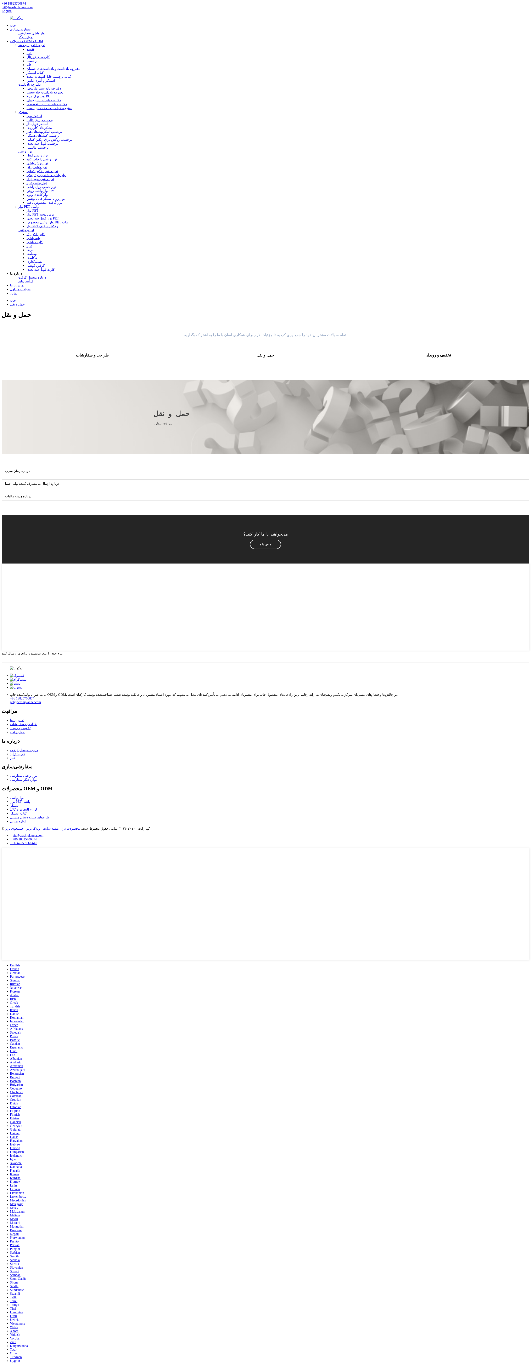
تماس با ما (17, 285)
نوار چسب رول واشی (41, 187)
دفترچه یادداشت (29, 84)
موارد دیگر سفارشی (24, 779)
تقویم (30, 49)
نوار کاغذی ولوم (37, 194)
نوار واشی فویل (37, 155)
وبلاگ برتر (33, 828)
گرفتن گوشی (36, 265)
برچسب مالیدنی (38, 147)
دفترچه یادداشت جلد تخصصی (47, 104)
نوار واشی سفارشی (31, 33)
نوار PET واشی (28, 206)
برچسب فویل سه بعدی (42, 143)
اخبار (13, 293)
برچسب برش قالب (40, 120)
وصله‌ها (32, 254)
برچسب (32, 61)
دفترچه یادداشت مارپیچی (44, 88)
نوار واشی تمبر (37, 183)
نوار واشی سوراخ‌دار (40, 179)
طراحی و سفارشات (23, 724)
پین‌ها (30, 250)
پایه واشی (33, 238)
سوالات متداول (20, 289)
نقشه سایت (51, 828)
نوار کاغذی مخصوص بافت (44, 202)
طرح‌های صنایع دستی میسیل (29, 817)
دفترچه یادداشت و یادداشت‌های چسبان (53, 68)
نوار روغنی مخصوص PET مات (47, 222)
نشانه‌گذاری (35, 261)
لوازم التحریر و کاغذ (31, 45)
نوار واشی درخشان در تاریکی (46, 175)
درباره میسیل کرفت (32, 277)
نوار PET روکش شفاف (42, 226)
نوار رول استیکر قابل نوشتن (46, 198)
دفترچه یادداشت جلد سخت (45, 92)
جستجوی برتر (14, 828)
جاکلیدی (32, 257)
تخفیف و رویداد (20, 728)
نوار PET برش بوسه (40, 214)
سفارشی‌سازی (20, 29)
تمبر (29, 246)
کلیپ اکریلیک (36, 234)
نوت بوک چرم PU (38, 96)
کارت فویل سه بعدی (41, 269)
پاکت (30, 53)
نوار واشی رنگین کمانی (42, 171)
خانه (13, 25)
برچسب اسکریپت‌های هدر (44, 131)
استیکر (23, 112)
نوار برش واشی (37, 163)
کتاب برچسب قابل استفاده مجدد (49, 76)
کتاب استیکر (35, 72)
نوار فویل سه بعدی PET (43, 218)
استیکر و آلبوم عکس (41, 80)
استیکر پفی (34, 116)
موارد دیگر (25, 37)
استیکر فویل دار (37, 124)
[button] (265, 544)
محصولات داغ (70, 828)
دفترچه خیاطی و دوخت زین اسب (49, 108)
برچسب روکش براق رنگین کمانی (49, 139)
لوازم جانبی (26, 230)
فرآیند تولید (25, 281)
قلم (29, 65)
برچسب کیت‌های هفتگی (43, 135)
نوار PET (32, 210)
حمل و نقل (17, 304)
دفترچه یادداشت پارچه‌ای (44, 100)
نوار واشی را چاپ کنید (42, 159)
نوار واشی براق (37, 167)
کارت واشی (35, 242)
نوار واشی (25, 151)
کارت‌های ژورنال (38, 57)
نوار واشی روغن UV (40, 191)
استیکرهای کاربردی (40, 128)
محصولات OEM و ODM (26, 41)
